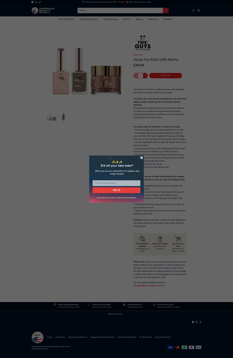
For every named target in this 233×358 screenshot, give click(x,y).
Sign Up (116, 190)
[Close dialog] (141, 157)
